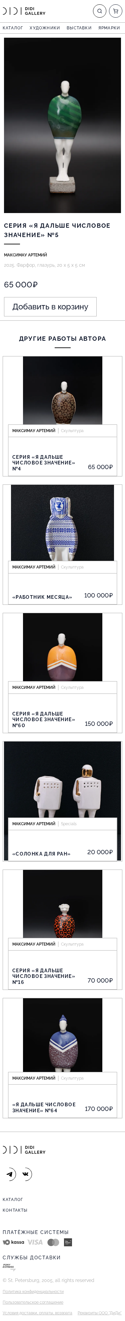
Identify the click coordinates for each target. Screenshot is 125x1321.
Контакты (15, 1210)
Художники (45, 28)
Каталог (13, 28)
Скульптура (72, 430)
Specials (69, 824)
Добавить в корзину (50, 306)
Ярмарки (109, 28)
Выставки (79, 28)
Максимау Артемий (25, 255)
